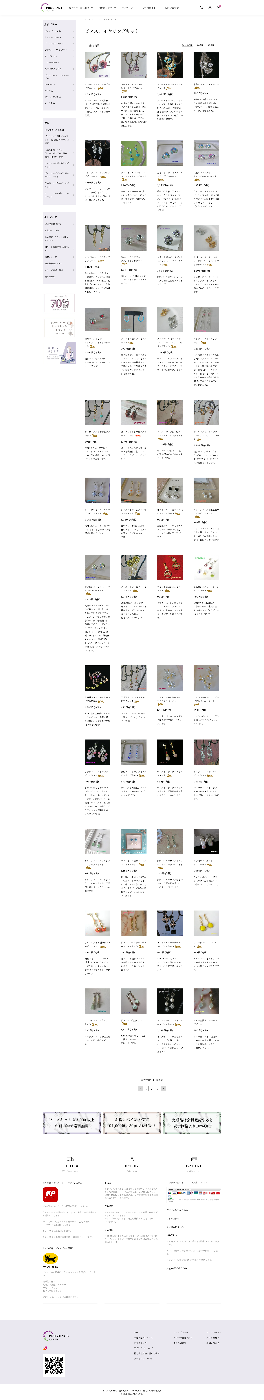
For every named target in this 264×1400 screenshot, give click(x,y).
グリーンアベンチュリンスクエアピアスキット (97, 862)
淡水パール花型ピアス (131, 1020)
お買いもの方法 (52, 230)
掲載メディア (51, 256)
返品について (140, 1342)
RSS (175, 1342)
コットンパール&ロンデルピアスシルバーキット (169, 699)
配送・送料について (143, 1337)
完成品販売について (54, 263)
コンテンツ (127, 7)
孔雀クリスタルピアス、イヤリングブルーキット (170, 174)
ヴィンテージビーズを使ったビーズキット (57, 175)
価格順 (200, 45)
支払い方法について (143, 1348)
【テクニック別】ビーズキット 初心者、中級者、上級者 (57, 140)
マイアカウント (213, 1332)
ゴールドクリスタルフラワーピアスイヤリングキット (206, 435)
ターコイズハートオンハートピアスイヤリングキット (134, 174)
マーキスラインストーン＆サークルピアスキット (133, 86)
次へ (163, 1088)
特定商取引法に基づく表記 (147, 1353)
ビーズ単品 (50, 102)
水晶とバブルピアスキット (206, 84)
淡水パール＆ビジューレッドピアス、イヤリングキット (97, 342)
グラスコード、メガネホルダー (57, 77)
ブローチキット (52, 62)
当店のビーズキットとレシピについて (57, 238)
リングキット (51, 56)
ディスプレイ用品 (53, 31)
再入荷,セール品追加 (54, 129)
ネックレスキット (53, 37)
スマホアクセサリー (54, 68)
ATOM (182, 1342)
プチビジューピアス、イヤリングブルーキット (97, 588)
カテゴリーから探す (79, 7)
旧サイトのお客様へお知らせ (57, 248)
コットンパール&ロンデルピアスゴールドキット (206, 699)
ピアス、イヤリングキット (105, 19)
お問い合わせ (172, 7)
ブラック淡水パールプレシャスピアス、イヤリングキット (170, 261)
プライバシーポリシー (144, 1358)
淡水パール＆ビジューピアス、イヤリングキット (133, 259)
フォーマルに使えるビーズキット (57, 165)
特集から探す (105, 7)
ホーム (87, 19)
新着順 (211, 45)
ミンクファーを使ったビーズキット (57, 195)
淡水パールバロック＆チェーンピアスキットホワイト (170, 862)
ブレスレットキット (54, 43)
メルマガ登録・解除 (183, 1337)
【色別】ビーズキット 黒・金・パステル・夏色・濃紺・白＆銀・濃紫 (57, 153)
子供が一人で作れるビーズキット (57, 185)
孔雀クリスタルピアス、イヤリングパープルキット (206, 174)
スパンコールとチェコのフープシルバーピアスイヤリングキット (169, 342)
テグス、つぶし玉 (53, 96)
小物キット (50, 84)
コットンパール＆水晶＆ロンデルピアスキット (206, 511)
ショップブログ (180, 1332)
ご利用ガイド (149, 7)
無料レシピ (50, 276)
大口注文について (53, 223)
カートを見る (212, 1337)
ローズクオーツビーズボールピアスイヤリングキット (170, 433)
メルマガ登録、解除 (54, 270)
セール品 (49, 90)
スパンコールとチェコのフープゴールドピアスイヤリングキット (206, 261)
